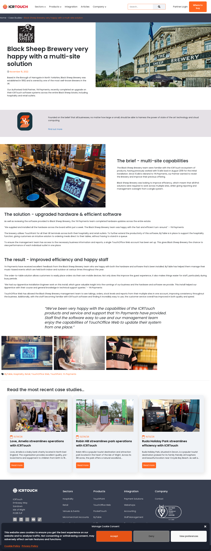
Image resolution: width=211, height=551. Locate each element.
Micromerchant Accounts (76, 517)
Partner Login (180, 6)
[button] (205, 526)
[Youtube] (33, 519)
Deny (151, 536)
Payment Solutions (133, 498)
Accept (114, 536)
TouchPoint (56, 374)
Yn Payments (69, 374)
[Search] (159, 6)
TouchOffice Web (40, 374)
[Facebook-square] (15, 519)
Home (3, 17)
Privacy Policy (30, 546)
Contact (159, 498)
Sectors (39, 6)
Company (98, 6)
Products (54, 6)
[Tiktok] (40, 519)
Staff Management (133, 517)
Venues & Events (71, 511)
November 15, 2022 (19, 71)
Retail (27, 374)
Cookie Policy (12, 546)
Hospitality (18, 374)
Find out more (55, 129)
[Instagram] (27, 519)
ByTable (8, 374)
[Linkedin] (21, 519)
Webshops (129, 505)
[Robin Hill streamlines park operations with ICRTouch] (104, 415)
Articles (85, 6)
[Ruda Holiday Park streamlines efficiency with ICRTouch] (171, 415)
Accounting (130, 511)
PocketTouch (100, 511)
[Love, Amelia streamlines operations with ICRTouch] (38, 415)
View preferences (188, 536)
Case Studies (15, 17)
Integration (71, 6)
